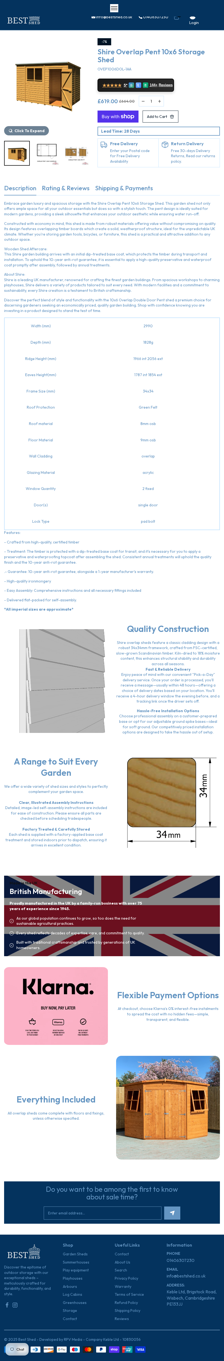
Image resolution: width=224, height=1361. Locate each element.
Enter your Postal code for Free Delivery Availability (130, 156)
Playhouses (72, 1278)
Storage (70, 1310)
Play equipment (76, 1270)
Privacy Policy (126, 1278)
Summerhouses (76, 1262)
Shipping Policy (127, 1310)
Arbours (70, 1286)
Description (20, 188)
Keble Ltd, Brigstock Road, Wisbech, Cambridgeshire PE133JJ (192, 1298)
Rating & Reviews (66, 188)
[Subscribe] (172, 1213)
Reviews (122, 1318)
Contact (70, 1318)
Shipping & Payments (124, 188)
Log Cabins (72, 1294)
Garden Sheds (75, 1254)
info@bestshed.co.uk (113, 17)
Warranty (123, 1286)
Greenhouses (75, 1302)
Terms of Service (129, 1294)
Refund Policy (126, 1302)
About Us (122, 1262)
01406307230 (155, 17)
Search (121, 1270)
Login (194, 22)
